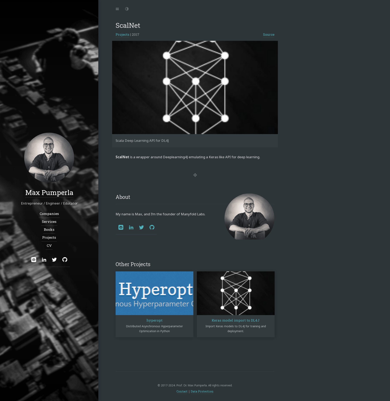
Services (49, 221)
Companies (49, 213)
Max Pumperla (49, 192)
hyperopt (154, 320)
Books (49, 229)
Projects (122, 34)
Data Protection (202, 391)
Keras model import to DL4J (236, 320)
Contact (182, 391)
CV (49, 245)
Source (268, 34)
